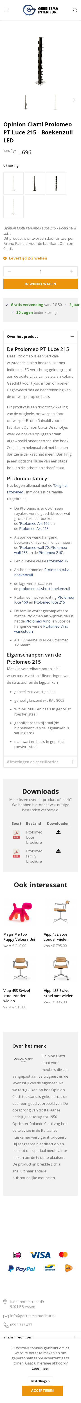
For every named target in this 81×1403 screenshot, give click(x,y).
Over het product (22, 336)
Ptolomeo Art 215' (34, 528)
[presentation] (74, 100)
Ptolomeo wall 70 (34, 547)
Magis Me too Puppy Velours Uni (19, 937)
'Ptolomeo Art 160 (34, 523)
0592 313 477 (21, 1324)
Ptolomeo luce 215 (49, 602)
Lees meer (40, 1368)
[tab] (40, 336)
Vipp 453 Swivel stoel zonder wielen (16, 995)
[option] (13, 183)
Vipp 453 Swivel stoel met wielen (58, 993)
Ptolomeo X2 (57, 561)
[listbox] (40, 195)
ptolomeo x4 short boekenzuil (44, 588)
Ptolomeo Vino (39, 621)
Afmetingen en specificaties (32, 761)
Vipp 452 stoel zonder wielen (56, 937)
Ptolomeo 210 (50, 552)
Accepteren (42, 1390)
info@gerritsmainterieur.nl (32, 1315)
